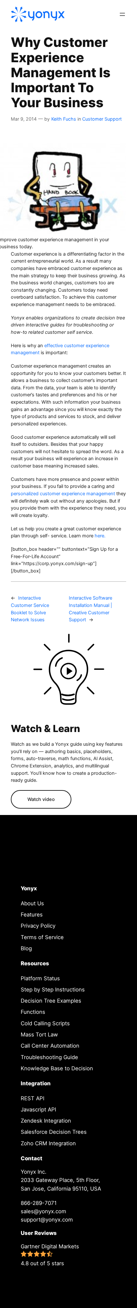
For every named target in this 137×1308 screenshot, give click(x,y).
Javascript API (38, 1109)
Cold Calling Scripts (45, 1023)
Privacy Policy (38, 926)
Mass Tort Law (39, 1034)
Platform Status (40, 978)
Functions (33, 1012)
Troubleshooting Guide (49, 1057)
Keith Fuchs (63, 119)
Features (32, 914)
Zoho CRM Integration (48, 1143)
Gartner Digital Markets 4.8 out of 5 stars (50, 1255)
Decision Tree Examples (51, 1001)
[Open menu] (122, 14)
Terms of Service (42, 937)
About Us (32, 903)
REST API (32, 1098)
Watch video (41, 799)
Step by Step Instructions (53, 989)
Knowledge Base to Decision (57, 1068)
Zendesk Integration (46, 1120)
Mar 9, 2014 (24, 119)
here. (99, 536)
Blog (26, 948)
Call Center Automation (50, 1046)
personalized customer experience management (63, 494)
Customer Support (102, 119)
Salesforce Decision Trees (54, 1132)
